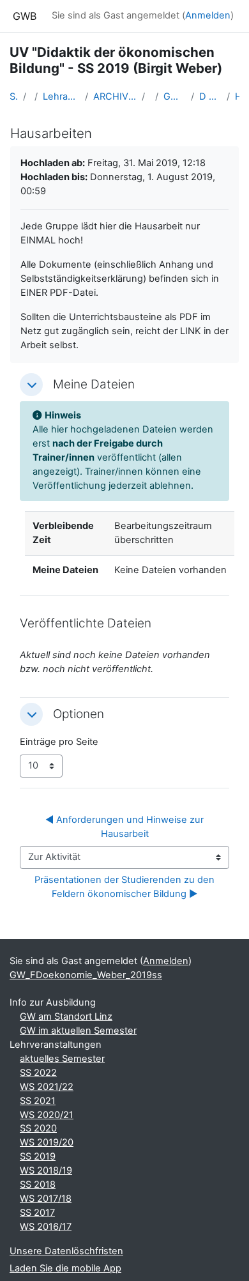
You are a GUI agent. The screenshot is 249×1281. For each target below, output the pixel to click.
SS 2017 (37, 1212)
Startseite (14, 96)
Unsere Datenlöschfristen (66, 1251)
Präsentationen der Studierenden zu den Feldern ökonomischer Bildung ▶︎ (125, 887)
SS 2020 (38, 1128)
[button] (31, 384)
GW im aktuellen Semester (78, 1030)
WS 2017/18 (46, 1198)
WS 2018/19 (46, 1170)
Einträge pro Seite (59, 742)
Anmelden (207, 15)
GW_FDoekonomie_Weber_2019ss (174, 96)
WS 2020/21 (46, 1115)
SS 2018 (38, 1184)
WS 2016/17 (46, 1226)
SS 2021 (38, 1101)
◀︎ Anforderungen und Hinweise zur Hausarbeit (125, 827)
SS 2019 (38, 1156)
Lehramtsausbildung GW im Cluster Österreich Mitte (61, 96)
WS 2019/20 (46, 1142)
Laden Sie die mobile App (65, 1268)
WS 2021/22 (46, 1087)
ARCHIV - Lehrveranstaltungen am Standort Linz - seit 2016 (115, 96)
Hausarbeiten (237, 96)
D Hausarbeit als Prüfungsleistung (210, 96)
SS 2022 (38, 1072)
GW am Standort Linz (66, 1016)
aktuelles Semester (62, 1058)
